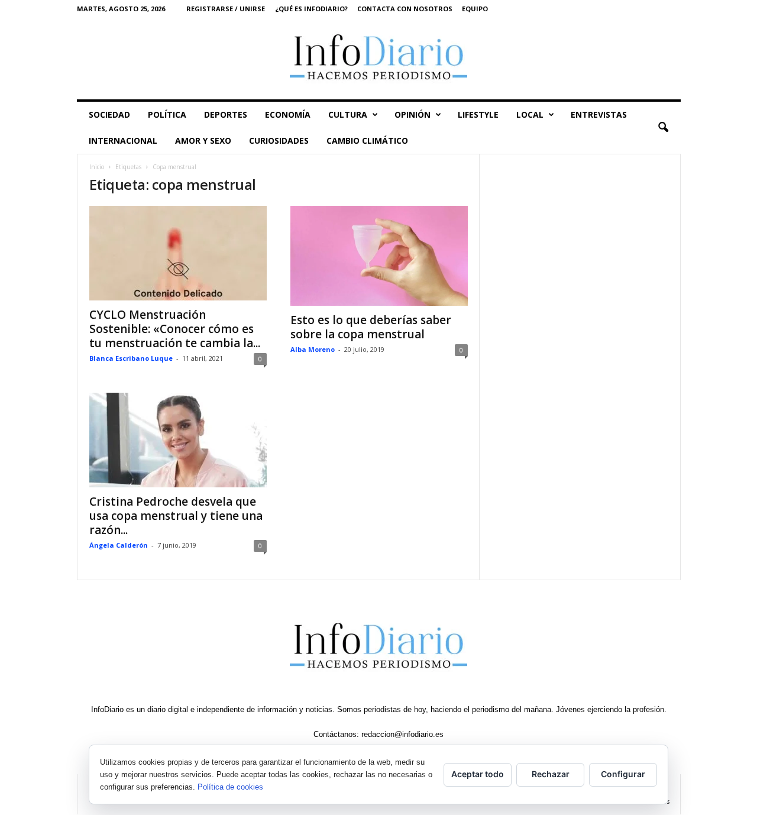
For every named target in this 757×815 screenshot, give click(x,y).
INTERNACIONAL (123, 140)
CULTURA (347, 114)
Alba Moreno (312, 349)
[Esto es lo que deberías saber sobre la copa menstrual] (379, 256)
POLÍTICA (167, 114)
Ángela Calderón (118, 545)
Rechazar (551, 774)
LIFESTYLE (478, 114)
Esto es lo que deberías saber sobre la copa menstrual (370, 327)
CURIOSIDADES (279, 140)
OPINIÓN (412, 114)
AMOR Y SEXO (203, 140)
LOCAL (530, 114)
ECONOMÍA (287, 114)
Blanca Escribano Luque (131, 358)
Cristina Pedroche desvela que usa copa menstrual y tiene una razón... (176, 516)
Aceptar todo (477, 774)
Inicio (96, 167)
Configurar (623, 774)
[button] (663, 128)
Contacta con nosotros (404, 8)
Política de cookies (230, 786)
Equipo (475, 8)
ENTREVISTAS (599, 114)
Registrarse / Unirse (225, 8)
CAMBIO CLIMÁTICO (367, 140)
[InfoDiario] (379, 58)
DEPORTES (225, 114)
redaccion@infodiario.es (402, 734)
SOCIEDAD (109, 114)
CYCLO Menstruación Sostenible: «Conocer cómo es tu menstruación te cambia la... (174, 329)
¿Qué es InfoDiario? (311, 8)
